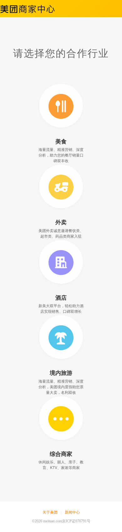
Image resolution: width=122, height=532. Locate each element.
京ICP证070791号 (76, 521)
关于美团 (50, 512)
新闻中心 (72, 512)
